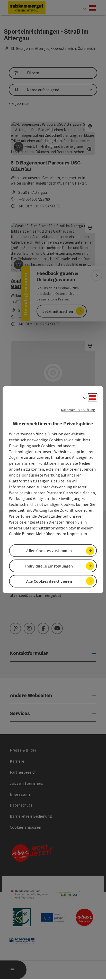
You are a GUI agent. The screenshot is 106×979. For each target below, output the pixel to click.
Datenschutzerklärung (78, 409)
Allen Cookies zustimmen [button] (49, 550)
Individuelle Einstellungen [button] (49, 565)
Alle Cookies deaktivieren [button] (49, 581)
